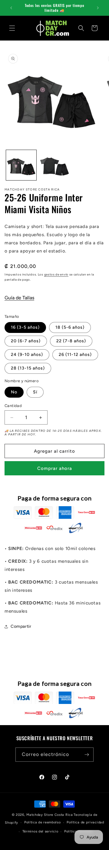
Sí (35, 392)
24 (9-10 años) (27, 354)
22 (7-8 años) (71, 341)
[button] (12, 28)
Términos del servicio (40, 831)
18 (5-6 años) (69, 327)
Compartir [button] (21, 626)
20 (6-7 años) (26, 341)
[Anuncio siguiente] (97, 8)
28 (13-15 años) (28, 368)
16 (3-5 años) (25, 327)
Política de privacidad (85, 822)
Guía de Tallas (19, 298)
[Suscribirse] (86, 754)
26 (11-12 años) (75, 354)
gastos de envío (56, 274)
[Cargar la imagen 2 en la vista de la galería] (54, 165)
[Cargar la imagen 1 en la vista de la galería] (21, 165)
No (14, 392)
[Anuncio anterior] (11, 8)
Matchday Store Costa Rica (49, 815)
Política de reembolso (42, 822)
